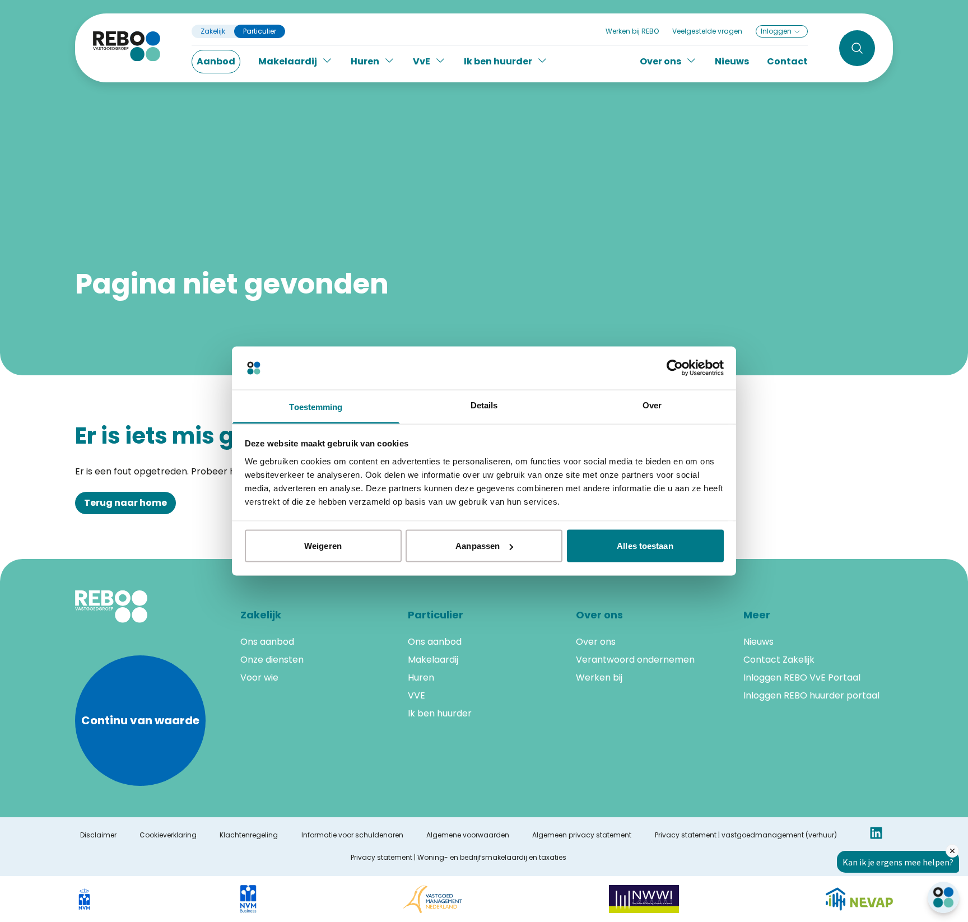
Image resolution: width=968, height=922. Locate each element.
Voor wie (259, 677)
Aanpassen (477, 546)
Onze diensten (272, 659)
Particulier (259, 31)
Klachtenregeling (249, 835)
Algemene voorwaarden (467, 835)
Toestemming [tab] (315, 406)
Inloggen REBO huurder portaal (811, 695)
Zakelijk (213, 31)
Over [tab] (652, 404)
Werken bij (599, 677)
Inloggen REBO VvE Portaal (801, 677)
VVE (416, 695)
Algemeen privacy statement (581, 835)
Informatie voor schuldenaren (352, 835)
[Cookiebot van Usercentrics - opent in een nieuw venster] (675, 368)
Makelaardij (433, 659)
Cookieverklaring (168, 835)
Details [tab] (484, 404)
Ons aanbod (267, 641)
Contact (787, 61)
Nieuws (732, 61)
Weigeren (323, 546)
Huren (421, 677)
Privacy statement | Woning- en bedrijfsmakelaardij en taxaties (458, 857)
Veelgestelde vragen (707, 31)
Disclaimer (98, 835)
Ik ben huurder (440, 713)
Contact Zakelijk (779, 659)
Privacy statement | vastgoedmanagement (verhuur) (746, 835)
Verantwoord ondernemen (635, 659)
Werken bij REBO (632, 31)
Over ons (596, 641)
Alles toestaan (645, 546)
